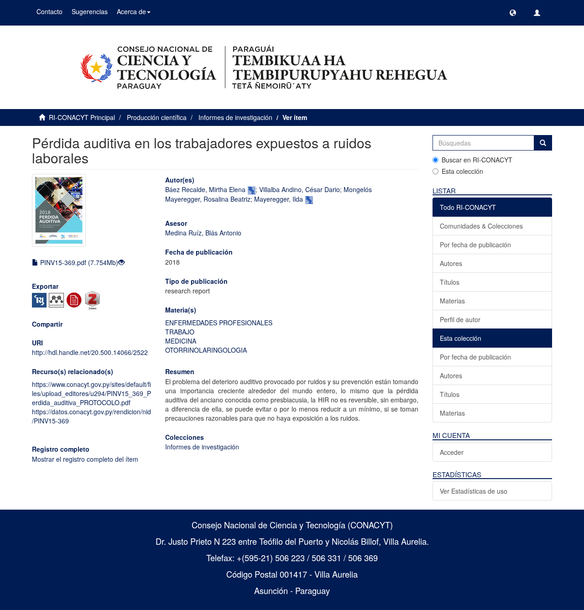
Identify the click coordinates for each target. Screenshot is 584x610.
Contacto (49, 11)
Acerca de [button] (131, 11)
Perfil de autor (460, 319)
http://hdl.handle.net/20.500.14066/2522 (90, 352)
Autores (451, 263)
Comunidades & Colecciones (481, 225)
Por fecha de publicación (475, 244)
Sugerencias (90, 11)
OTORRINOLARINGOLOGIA (206, 350)
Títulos (449, 282)
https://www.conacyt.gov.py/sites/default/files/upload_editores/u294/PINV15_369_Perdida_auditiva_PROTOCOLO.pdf (91, 393)
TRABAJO (179, 331)
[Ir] (543, 143)
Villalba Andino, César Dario (299, 189)
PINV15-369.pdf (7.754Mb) (78, 262)
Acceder (452, 452)
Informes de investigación (235, 117)
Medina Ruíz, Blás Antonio (203, 232)
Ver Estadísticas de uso (473, 490)
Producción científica (157, 117)
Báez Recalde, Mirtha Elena (205, 189)
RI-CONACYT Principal (82, 117)
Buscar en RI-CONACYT (477, 159)
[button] (513, 13)
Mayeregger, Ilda (278, 198)
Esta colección (462, 171)
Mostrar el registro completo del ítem (85, 459)
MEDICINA (180, 340)
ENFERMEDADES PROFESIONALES (218, 322)
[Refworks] (75, 299)
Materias (452, 300)
